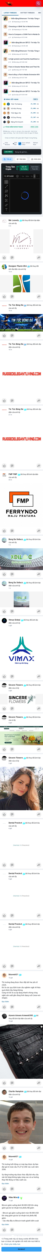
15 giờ (11, 978)
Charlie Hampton (16, 1091)
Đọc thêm (5, 1002)
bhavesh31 (13, 974)
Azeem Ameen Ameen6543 (21, 1015)
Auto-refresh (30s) (26, 144)
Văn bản (22, 159)
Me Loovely (14, 220)
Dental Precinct (15, 823)
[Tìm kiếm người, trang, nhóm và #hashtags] (38, 3)
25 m (10, 480)
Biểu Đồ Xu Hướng (24, 168)
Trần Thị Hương (16, 104)
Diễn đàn (15, 144)
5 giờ (10, 879)
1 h (10, 545)
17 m (10, 311)
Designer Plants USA (18, 266)
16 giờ (11, 1097)
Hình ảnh (37, 159)
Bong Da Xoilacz (16, 539)
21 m (10, 415)
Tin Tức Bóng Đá (16, 305)
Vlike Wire (13, 1197)
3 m (10, 226)
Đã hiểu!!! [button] (21, 1249)
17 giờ (11, 1200)
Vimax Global (14, 620)
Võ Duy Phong (16, 117)
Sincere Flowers (16, 685)
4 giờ (10, 828)
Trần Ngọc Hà (16, 113)
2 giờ (10, 625)
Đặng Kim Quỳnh (17, 122)
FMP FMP (13, 474)
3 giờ (10, 691)
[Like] (21, 258)
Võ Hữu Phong (16, 108)
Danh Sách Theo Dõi (34, 168)
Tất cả (8, 159)
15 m (10, 272)
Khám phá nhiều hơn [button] (12, 1244)
